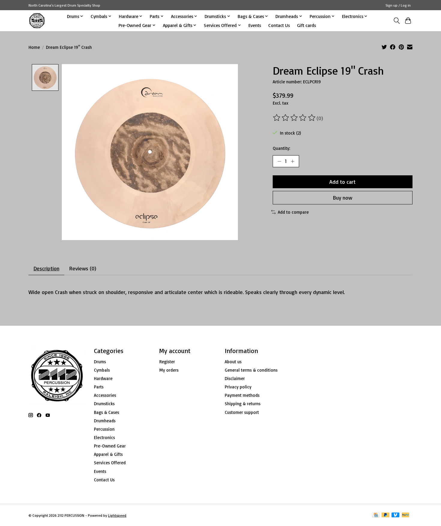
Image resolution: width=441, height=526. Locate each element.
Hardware (103, 378)
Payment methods (242, 395)
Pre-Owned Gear (110, 446)
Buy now (342, 197)
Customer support (242, 412)
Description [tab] (46, 268)
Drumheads (105, 420)
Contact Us (279, 25)
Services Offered (110, 462)
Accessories (105, 395)
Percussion (104, 429)
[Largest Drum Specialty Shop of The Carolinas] (36, 20)
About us (233, 361)
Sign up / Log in (398, 5)
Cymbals (102, 370)
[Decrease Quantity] (279, 161)
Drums (100, 361)
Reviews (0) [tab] (82, 268)
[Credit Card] (376, 515)
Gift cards (306, 25)
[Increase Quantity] (292, 161)
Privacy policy (238, 387)
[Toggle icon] (396, 20)
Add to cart (342, 181)
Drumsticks (104, 403)
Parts (99, 387)
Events (254, 25)
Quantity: (281, 148)
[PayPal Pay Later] (385, 515)
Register (167, 361)
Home (34, 47)
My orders (168, 370)
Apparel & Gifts (108, 454)
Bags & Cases (106, 412)
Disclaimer (235, 378)
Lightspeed (117, 515)
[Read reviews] (294, 118)
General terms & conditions (251, 370)
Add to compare (293, 212)
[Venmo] (395, 515)
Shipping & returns (242, 403)
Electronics (104, 437)
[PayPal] (406, 515)
